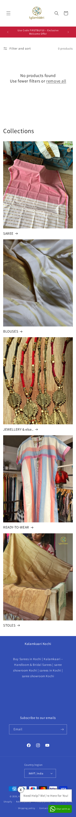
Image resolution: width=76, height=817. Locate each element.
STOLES (9, 625)
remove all (56, 81)
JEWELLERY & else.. (18, 429)
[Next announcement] (68, 32)
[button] (8, 13)
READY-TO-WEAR (16, 527)
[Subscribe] (62, 729)
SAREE (8, 233)
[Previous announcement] (7, 32)
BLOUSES (10, 331)
